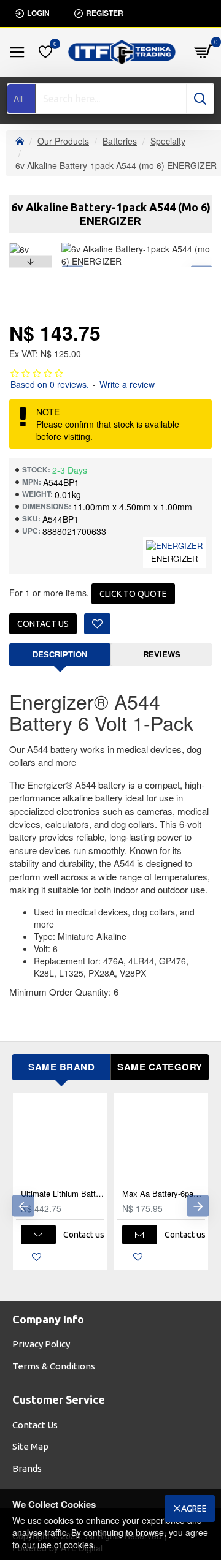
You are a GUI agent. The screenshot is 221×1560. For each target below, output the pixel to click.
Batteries (120, 141)
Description (60, 654)
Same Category (160, 1066)
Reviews (161, 654)
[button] (30, 246)
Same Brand (61, 1066)
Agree (194, 1508)
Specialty (167, 141)
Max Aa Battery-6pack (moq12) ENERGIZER (163, 1194)
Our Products (63, 141)
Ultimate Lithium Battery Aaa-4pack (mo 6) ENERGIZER (62, 1194)
